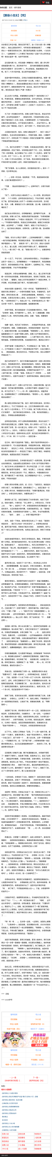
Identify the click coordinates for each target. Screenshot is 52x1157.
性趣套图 (37, 1149)
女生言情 (37, 1141)
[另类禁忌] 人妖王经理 (9, 1130)
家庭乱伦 (5, 1138)
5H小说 (38, 31)
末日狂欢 (5, 1120)
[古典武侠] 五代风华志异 (10, 1103)
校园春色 (21, 1138)
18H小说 (5, 1149)
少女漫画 (21, 1145)
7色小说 (38, 26)
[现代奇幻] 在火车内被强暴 (10, 1127)
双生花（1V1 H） (38, 1064)
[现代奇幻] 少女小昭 (8, 1123)
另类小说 (5, 1134)
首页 (10, 7)
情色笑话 (5, 1141)
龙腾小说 (5, 1145)
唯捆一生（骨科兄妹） (13, 1064)
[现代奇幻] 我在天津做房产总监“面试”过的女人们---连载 (20, 1097)
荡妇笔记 (5, 1117)
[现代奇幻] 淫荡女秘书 (9, 1113)
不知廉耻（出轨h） (38, 1060)
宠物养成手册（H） (38, 1024)
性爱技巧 (37, 1134)
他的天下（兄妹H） (38, 1029)
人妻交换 (37, 1138)
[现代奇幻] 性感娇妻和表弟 (10, 1107)
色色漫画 (14, 31)
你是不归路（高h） (14, 1029)
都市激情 (17, 7)
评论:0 (25, 20)
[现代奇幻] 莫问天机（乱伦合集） (13, 1100)
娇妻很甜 (38, 35)
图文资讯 (37, 1145)
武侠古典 (21, 1134)
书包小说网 (14, 35)
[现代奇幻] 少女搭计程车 (10, 1093)
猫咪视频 (14, 26)
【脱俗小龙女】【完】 (14, 15)
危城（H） (13, 40)
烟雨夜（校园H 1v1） (38, 40)
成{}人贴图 (22, 1149)
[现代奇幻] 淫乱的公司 (9, 1110)
